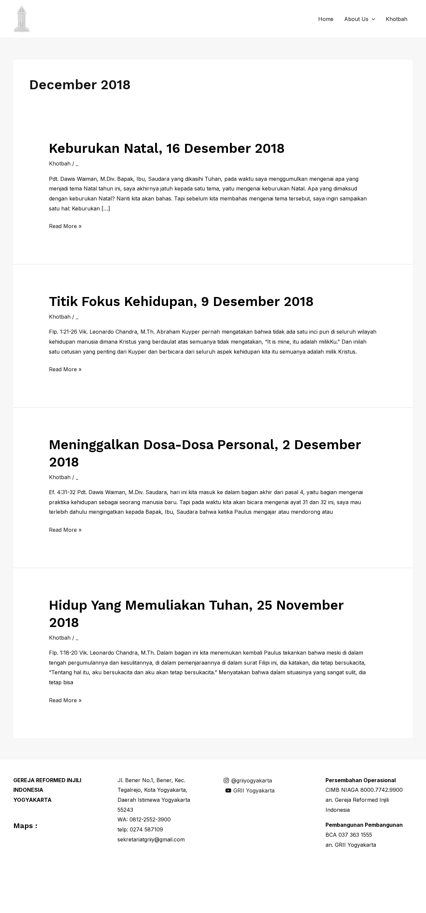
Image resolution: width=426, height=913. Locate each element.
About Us (356, 19)
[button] (371, 19)
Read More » (65, 226)
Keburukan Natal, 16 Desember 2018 (167, 148)
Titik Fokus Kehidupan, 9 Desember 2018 (181, 301)
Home (325, 19)
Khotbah (396, 19)
